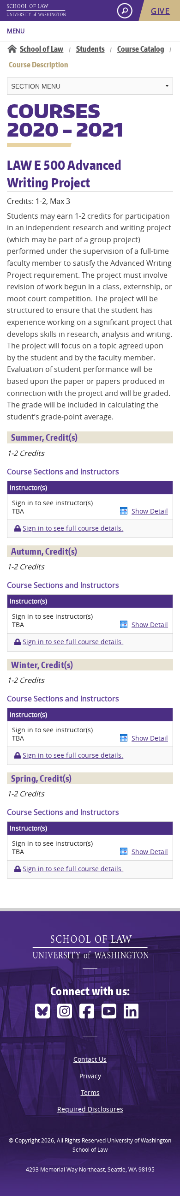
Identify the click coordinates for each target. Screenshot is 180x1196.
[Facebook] (86, 1011)
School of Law (41, 49)
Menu (15, 31)
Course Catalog (140, 49)
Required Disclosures (90, 1109)
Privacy (90, 1075)
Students (90, 49)
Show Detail (150, 511)
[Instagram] (64, 1011)
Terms (90, 1092)
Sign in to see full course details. (73, 528)
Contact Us (90, 1059)
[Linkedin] (131, 1011)
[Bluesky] (42, 1011)
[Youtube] (109, 1011)
